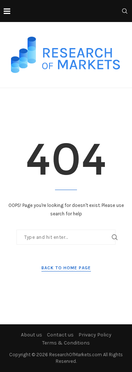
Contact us (60, 335)
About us (31, 335)
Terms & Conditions (66, 343)
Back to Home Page (66, 267)
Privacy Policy (94, 335)
